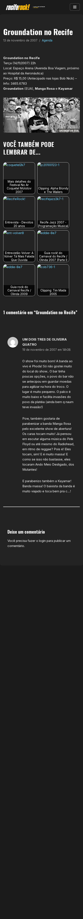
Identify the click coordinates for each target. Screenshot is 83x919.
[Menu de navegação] (75, 7)
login (42, 541)
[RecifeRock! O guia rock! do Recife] (24, 7)
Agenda (47, 40)
